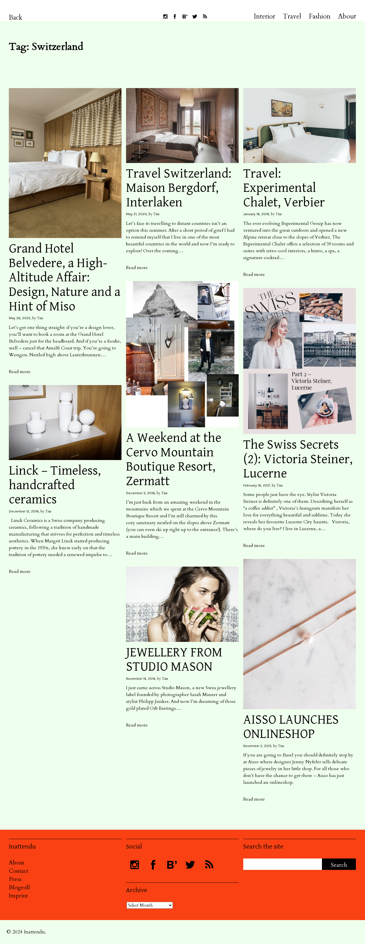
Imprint (18, 896)
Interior (264, 16)
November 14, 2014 (140, 679)
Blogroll (19, 887)
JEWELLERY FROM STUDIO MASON (174, 660)
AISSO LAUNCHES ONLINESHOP (291, 727)
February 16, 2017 (256, 485)
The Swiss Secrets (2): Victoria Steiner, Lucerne (297, 459)
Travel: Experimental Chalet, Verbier (284, 188)
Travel (292, 16)
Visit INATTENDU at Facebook (175, 16)
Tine (40, 318)
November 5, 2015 (257, 746)
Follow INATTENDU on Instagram (165, 16)
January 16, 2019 (256, 214)
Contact (18, 871)
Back (15, 17)
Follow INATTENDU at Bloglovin (185, 16)
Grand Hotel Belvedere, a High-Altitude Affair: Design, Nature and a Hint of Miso (64, 277)
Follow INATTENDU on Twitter (194, 16)
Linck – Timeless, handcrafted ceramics (55, 485)
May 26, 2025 (20, 318)
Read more (20, 372)
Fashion (319, 16)
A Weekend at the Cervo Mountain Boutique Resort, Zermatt (173, 459)
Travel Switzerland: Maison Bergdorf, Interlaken (178, 188)
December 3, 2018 (140, 493)
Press (15, 879)
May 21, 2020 (136, 214)
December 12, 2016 (24, 511)
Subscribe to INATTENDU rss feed (204, 16)
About (347, 16)
